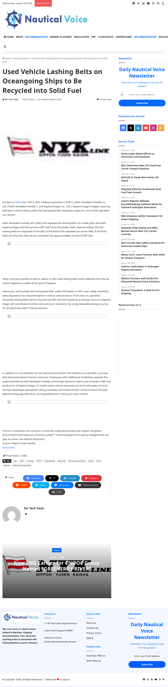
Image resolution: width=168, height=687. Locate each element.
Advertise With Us (95, 655)
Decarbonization (36, 36)
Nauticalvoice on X (130, 304)
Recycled (61, 461)
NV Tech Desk (11, 99)
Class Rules (106, 36)
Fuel (15, 461)
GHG (22, 461)
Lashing (30, 461)
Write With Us (93, 660)
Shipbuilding (124, 36)
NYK (17, 202)
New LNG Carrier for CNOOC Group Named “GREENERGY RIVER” (57, 565)
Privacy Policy (94, 633)
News (19, 36)
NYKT (39, 461)
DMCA (89, 638)
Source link (8, 447)
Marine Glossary (61, 36)
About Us (91, 623)
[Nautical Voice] (46, 19)
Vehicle (7, 465)
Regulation (81, 36)
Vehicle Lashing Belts (22, 465)
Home (10, 36)
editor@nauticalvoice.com (63, 641)
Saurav (66, 679)
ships (90, 461)
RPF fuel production (77, 461)
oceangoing (50, 461)
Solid (98, 461)
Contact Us (92, 628)
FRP (93, 36)
